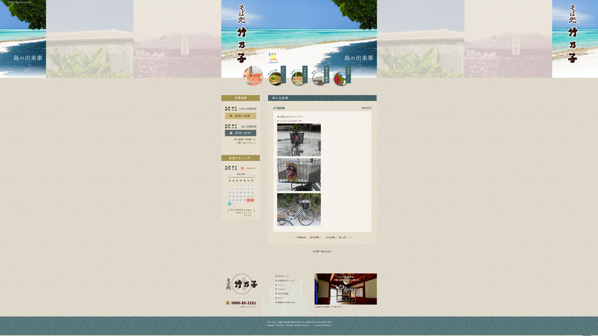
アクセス (281, 289)
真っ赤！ (343, 237)
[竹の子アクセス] (297, 75)
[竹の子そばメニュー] (275, 75)
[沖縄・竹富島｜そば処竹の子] (252, 75)
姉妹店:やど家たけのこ (287, 302)
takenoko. (290, 325)
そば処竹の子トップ (285, 281)
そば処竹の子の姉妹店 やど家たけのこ (329, 307)
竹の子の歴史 (283, 294)
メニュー (281, 285)
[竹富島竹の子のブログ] (340, 75)
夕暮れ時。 (302, 237)
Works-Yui (328, 325)
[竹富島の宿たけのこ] (346, 304)
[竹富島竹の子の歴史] (318, 75)
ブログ (280, 298)
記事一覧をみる (322, 251)
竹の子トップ (283, 276)
